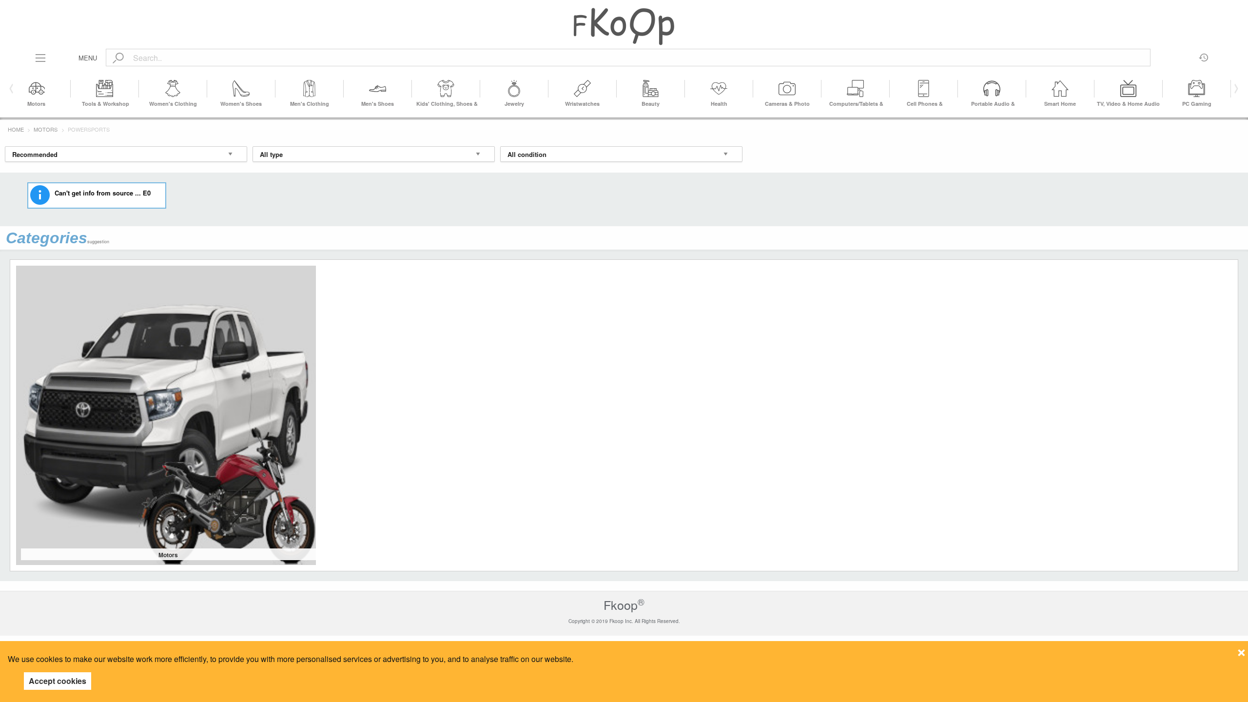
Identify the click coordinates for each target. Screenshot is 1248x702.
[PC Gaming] (1197, 89)
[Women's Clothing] (173, 89)
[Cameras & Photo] (787, 89)
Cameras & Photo (787, 103)
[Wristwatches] (582, 89)
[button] (1235, 88)
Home (16, 129)
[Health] (719, 89)
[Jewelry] (514, 89)
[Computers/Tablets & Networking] (855, 89)
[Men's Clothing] (309, 89)
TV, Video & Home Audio (1128, 103)
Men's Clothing (309, 103)
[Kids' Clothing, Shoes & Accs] (446, 89)
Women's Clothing (173, 103)
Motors (36, 103)
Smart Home (1060, 103)
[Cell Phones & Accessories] (924, 89)
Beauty (651, 103)
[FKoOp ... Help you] (624, 26)
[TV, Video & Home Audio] (1128, 89)
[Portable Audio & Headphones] (992, 89)
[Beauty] (651, 89)
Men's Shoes (377, 103)
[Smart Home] (1060, 89)
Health (719, 103)
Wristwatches (582, 103)
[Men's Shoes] (378, 89)
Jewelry (514, 103)
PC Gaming (1196, 103)
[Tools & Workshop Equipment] (105, 89)
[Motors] (36, 89)
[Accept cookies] (1241, 650)
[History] (1203, 54)
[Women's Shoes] (241, 89)
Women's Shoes (241, 103)
